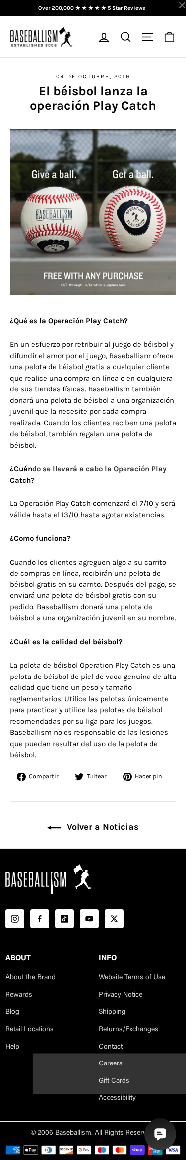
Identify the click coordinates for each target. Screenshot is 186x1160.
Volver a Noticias (101, 826)
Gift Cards (114, 1081)
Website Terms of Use (132, 977)
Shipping (112, 1012)
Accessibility (117, 1098)
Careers (111, 1064)
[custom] (14, 918)
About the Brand (30, 977)
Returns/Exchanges (128, 1029)
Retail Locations (29, 1029)
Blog (12, 1012)
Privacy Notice (120, 995)
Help (12, 1047)
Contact (111, 1047)
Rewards (18, 995)
